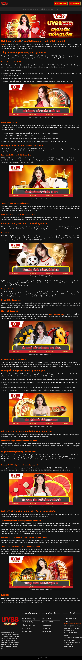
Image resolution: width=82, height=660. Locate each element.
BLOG (58, 9)
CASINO (48, 9)
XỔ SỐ (38, 9)
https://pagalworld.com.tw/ (72, 623)
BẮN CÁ (53, 9)
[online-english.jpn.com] (19, 3)
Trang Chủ (26, 9)
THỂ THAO (33, 9)
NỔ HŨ (43, 9)
